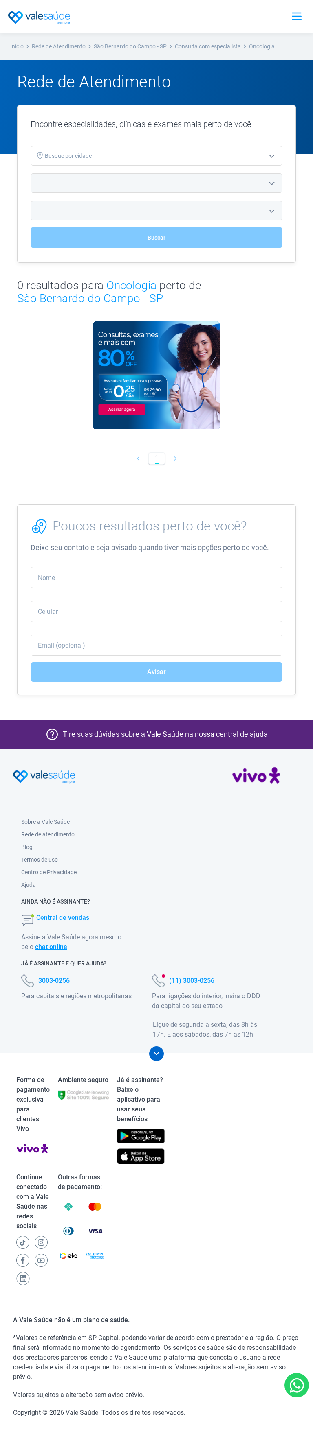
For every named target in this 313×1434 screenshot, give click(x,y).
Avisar (156, 672)
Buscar (156, 237)
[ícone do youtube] (41, 1260)
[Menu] (297, 16)
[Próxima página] (175, 458)
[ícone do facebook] (22, 1260)
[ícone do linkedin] (23, 1278)
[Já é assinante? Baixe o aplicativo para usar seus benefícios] (141, 1136)
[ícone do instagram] (41, 1242)
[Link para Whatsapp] (297, 1385)
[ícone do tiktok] (22, 1242)
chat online (51, 947)
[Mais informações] (156, 1053)
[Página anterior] (138, 458)
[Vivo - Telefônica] (256, 777)
